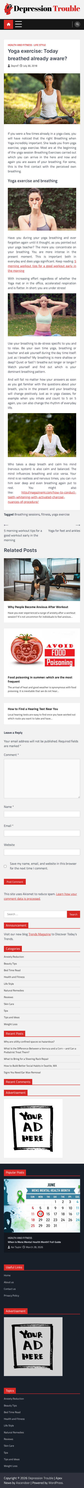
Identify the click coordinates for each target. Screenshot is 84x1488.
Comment (11, 754)
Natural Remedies (14, 990)
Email (8, 825)
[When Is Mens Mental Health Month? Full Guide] (42, 1206)
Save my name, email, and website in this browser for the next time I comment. (43, 866)
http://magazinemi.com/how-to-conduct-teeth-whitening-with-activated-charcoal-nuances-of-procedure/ (42, 497)
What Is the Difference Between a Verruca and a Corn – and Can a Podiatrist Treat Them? (40, 1050)
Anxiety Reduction (14, 957)
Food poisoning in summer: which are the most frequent (40, 679)
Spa (6, 1011)
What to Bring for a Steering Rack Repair (26, 1059)
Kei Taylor (16, 1247)
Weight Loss (10, 1024)
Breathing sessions (27, 514)
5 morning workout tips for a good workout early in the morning (42, 266)
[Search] (77, 24)
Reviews (8, 997)
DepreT (15, 66)
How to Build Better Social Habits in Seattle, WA (30, 1066)
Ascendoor (23, 1482)
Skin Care (9, 1004)
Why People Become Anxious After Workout (38, 607)
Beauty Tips (10, 963)
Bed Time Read (12, 970)
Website (9, 844)
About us (9, 1282)
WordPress (55, 1482)
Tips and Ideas (12, 1017)
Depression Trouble (40, 1478)
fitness (45, 514)
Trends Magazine (40, 934)
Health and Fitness (20, 45)
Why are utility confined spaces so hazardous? (29, 1042)
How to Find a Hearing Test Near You (33, 709)
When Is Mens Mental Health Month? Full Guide (34, 1242)
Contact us (10, 1289)
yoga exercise (61, 514)
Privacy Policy (11, 1295)
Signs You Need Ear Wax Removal (22, 1072)
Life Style (40, 45)
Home (7, 1275)
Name (9, 806)
